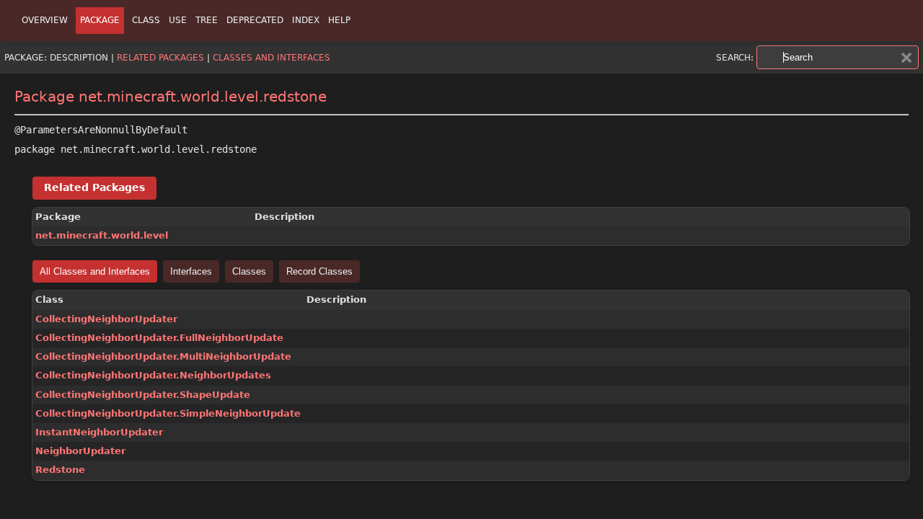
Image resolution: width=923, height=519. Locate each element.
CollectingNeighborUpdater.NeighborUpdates (153, 375)
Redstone (60, 469)
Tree (206, 20)
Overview (45, 20)
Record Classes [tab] (319, 271)
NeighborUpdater (80, 450)
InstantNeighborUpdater (99, 432)
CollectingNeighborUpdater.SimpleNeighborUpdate (168, 413)
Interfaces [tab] (191, 271)
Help (339, 20)
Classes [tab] (249, 271)
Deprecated (254, 20)
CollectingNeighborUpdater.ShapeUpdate (142, 394)
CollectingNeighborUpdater (106, 319)
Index (305, 20)
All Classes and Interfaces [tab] (95, 271)
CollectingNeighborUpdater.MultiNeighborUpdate (163, 356)
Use (178, 20)
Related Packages (160, 58)
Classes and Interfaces (271, 58)
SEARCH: (735, 58)
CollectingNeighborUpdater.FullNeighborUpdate (159, 337)
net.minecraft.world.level (101, 235)
